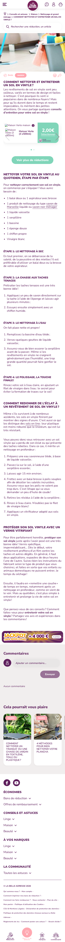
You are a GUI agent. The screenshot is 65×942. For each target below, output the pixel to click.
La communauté (56, 938)
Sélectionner (48, 134)
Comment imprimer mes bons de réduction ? (22, 896)
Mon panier (8, 904)
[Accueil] (32, 6)
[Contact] (47, 4)
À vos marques (42, 938)
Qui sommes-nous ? (11, 891)
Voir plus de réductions (32, 160)
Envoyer (50, 674)
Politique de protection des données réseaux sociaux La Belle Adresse (29, 915)
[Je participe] (32, 637)
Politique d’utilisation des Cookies (29, 904)
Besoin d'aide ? (55, 921)
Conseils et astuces (27, 938)
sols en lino (32, 423)
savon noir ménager (44, 207)
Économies (12, 792)
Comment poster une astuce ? (34, 921)
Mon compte (27, 891)
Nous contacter (39, 900)
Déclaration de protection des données (42, 909)
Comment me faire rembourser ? (17, 900)
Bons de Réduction (10, 938)
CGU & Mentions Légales (13, 909)
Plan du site (52, 900)
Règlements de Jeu (11, 921)
